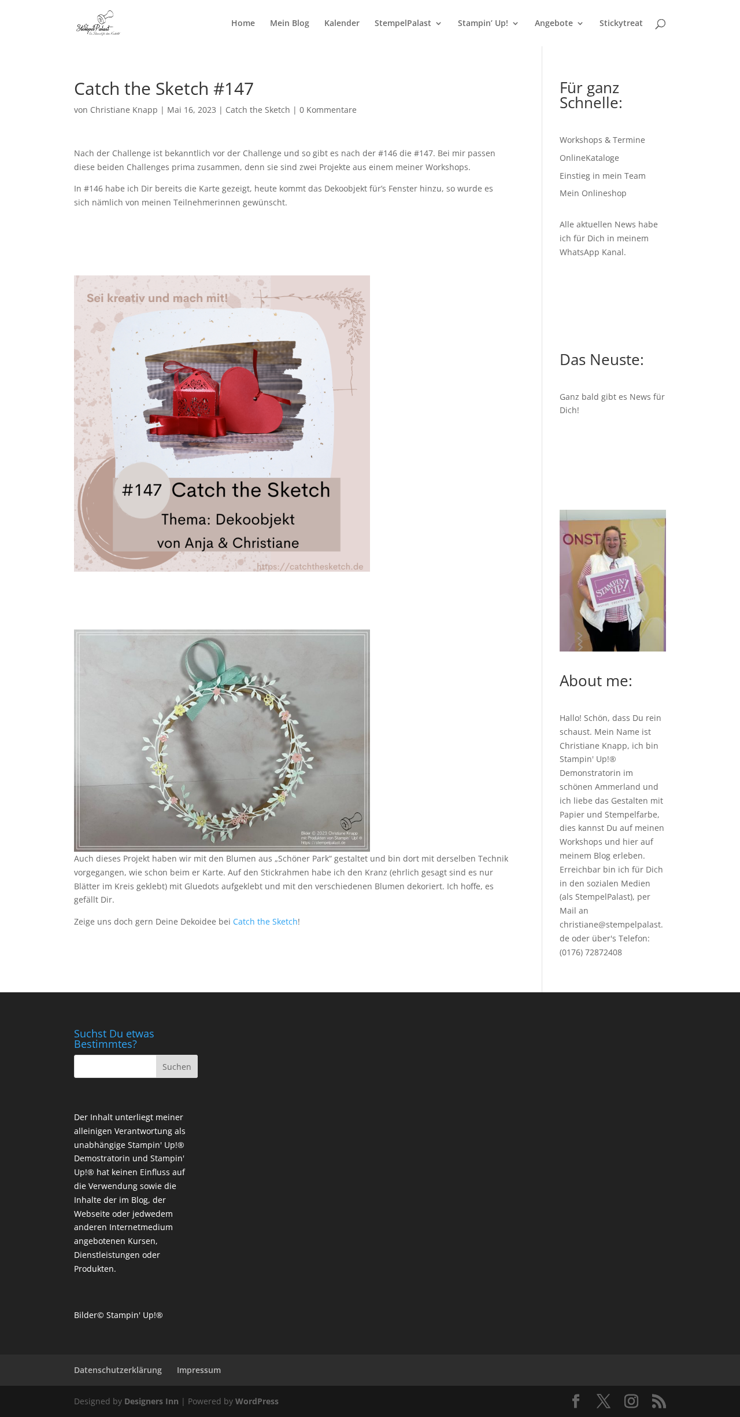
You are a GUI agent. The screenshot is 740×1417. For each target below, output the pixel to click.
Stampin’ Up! (483, 23)
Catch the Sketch (257, 109)
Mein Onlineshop (593, 192)
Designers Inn (151, 1401)
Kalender (342, 23)
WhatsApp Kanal (592, 251)
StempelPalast (403, 23)
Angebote (554, 23)
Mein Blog (289, 23)
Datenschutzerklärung (118, 1369)
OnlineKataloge (589, 157)
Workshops (581, 841)
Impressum (199, 1369)
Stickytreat (621, 23)
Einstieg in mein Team (603, 175)
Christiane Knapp (124, 109)
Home (243, 23)
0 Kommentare (328, 109)
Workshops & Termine (602, 139)
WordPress (257, 1401)
